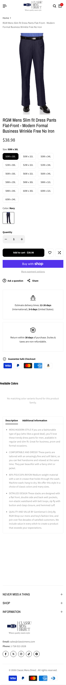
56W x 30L (10, 173)
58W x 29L (10, 182)
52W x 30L (10, 165)
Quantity (7, 232)
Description (11, 420)
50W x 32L (28, 156)
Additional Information (34, 420)
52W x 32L (28, 165)
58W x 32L (46, 182)
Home (6, 18)
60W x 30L (28, 190)
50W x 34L (46, 156)
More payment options (33, 271)
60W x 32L (46, 190)
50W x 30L (10, 156)
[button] (50, 253)
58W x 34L (10, 190)
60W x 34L (10, 199)
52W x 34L (46, 165)
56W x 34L (46, 173)
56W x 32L (28, 173)
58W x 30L (28, 182)
